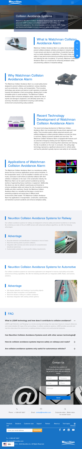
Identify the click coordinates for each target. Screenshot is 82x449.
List (7, 426)
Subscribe (37, 430)
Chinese (73, 426)
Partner (47, 424)
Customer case (29, 424)
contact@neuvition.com (43, 412)
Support (39, 424)
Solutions (18, 424)
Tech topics (66, 424)
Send (58, 398)
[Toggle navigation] (72, 2)
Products (9, 424)
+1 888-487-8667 (13, 438)
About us (57, 424)
